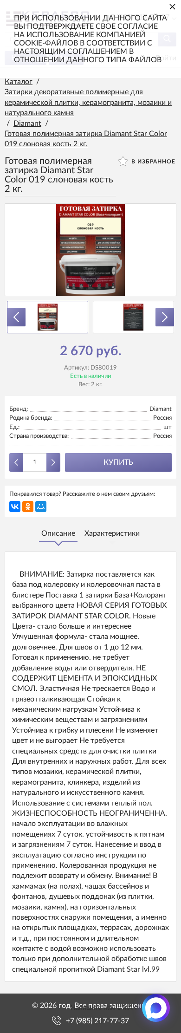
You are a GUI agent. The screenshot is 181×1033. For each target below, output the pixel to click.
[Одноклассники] (27, 506)
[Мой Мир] (40, 506)
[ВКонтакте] (14, 506)
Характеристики (112, 533)
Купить (118, 462)
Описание (58, 533)
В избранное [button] (152, 161)
